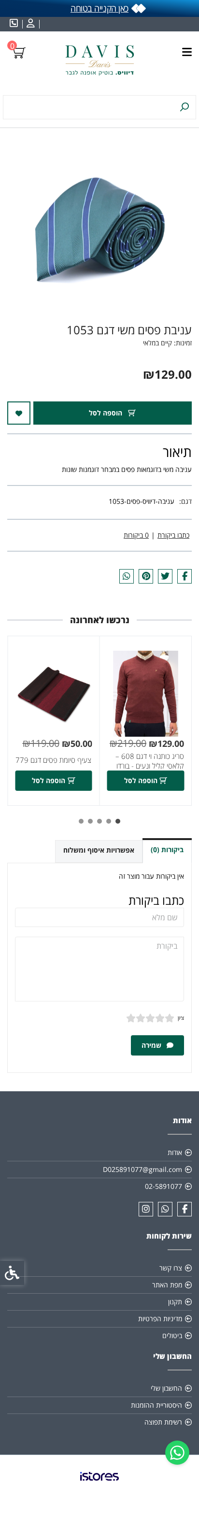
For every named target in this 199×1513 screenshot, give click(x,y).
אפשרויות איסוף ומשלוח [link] (98, 850)
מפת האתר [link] (167, 1284)
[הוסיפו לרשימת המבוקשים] (18, 413)
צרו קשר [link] (170, 1267)
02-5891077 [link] (163, 1186)
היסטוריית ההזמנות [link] (156, 1405)
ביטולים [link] (172, 1335)
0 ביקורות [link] (136, 535)
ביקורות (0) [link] (167, 849)
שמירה (152, 1045)
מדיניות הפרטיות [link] (160, 1318)
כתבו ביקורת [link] (173, 535)
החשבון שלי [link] (166, 1388)
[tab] (117, 821)
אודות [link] (175, 1152)
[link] (177, 1453)
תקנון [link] (175, 1301)
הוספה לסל (106, 412)
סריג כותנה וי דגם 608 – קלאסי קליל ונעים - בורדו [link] (149, 761)
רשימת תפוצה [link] (163, 1422)
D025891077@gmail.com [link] (142, 1169)
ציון (181, 1017)
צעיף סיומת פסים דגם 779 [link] (53, 760)
